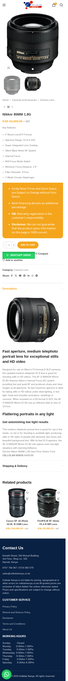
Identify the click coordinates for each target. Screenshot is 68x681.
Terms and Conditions (13, 623)
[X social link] (16, 275)
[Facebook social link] (12, 275)
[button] (18, 255)
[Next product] (12, 107)
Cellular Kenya (26, 676)
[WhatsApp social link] (32, 275)
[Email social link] (20, 275)
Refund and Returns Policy (16, 612)
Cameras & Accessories (24, 100)
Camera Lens (47, 100)
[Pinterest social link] (24, 275)
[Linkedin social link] (29, 275)
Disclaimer (7, 618)
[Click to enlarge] (8, 67)
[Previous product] (4, 107)
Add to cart (28, 245)
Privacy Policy (9, 606)
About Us (7, 629)
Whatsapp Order (20, 255)
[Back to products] (8, 107)
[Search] (61, 5)
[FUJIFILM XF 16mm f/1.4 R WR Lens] (48, 503)
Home (5, 100)
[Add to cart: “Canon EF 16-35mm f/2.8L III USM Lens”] (27, 498)
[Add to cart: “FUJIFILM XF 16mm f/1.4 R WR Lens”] (58, 498)
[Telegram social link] (36, 275)
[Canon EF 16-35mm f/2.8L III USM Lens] (17, 503)
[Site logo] (32, 4)
